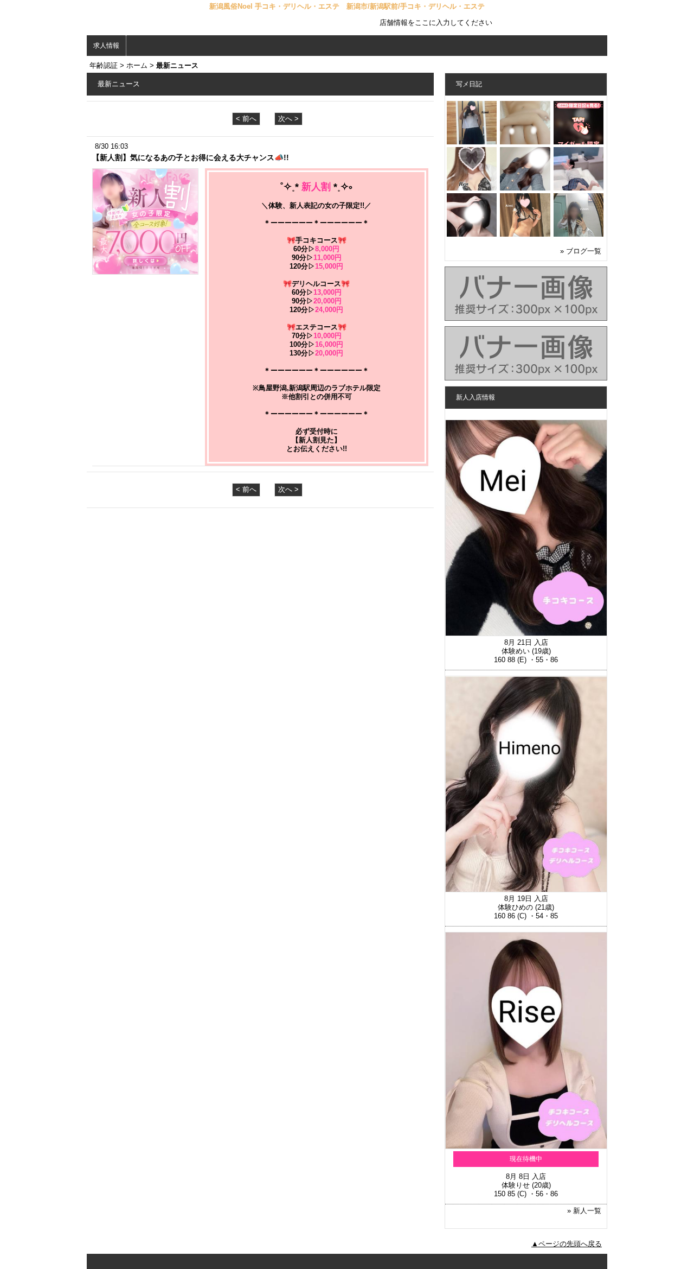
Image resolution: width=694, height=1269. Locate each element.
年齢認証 (103, 65)
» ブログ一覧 (580, 251)
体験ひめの (515, 907)
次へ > (288, 119)
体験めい (516, 651)
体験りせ (516, 1185)
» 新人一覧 (584, 1211)
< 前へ (246, 119)
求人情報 (106, 45)
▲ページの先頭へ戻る (566, 1244)
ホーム (136, 65)
